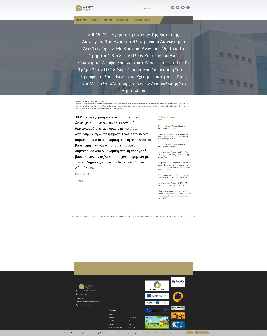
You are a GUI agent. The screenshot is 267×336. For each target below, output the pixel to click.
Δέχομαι (189, 333)
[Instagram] (188, 7)
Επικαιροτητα (81, 20)
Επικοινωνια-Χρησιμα (142, 20)
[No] (263, 333)
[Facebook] (172, 7)
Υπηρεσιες (108, 20)
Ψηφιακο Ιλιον (122, 20)
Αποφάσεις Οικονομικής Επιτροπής (94, 101)
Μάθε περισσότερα (201, 333)
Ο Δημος (95, 20)
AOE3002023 (81, 181)
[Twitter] (177, 7)
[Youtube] (183, 7)
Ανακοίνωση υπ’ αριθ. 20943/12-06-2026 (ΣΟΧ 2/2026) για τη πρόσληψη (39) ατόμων (173, 154)
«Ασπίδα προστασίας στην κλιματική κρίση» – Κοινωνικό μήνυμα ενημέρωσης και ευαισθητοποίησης (175, 136)
